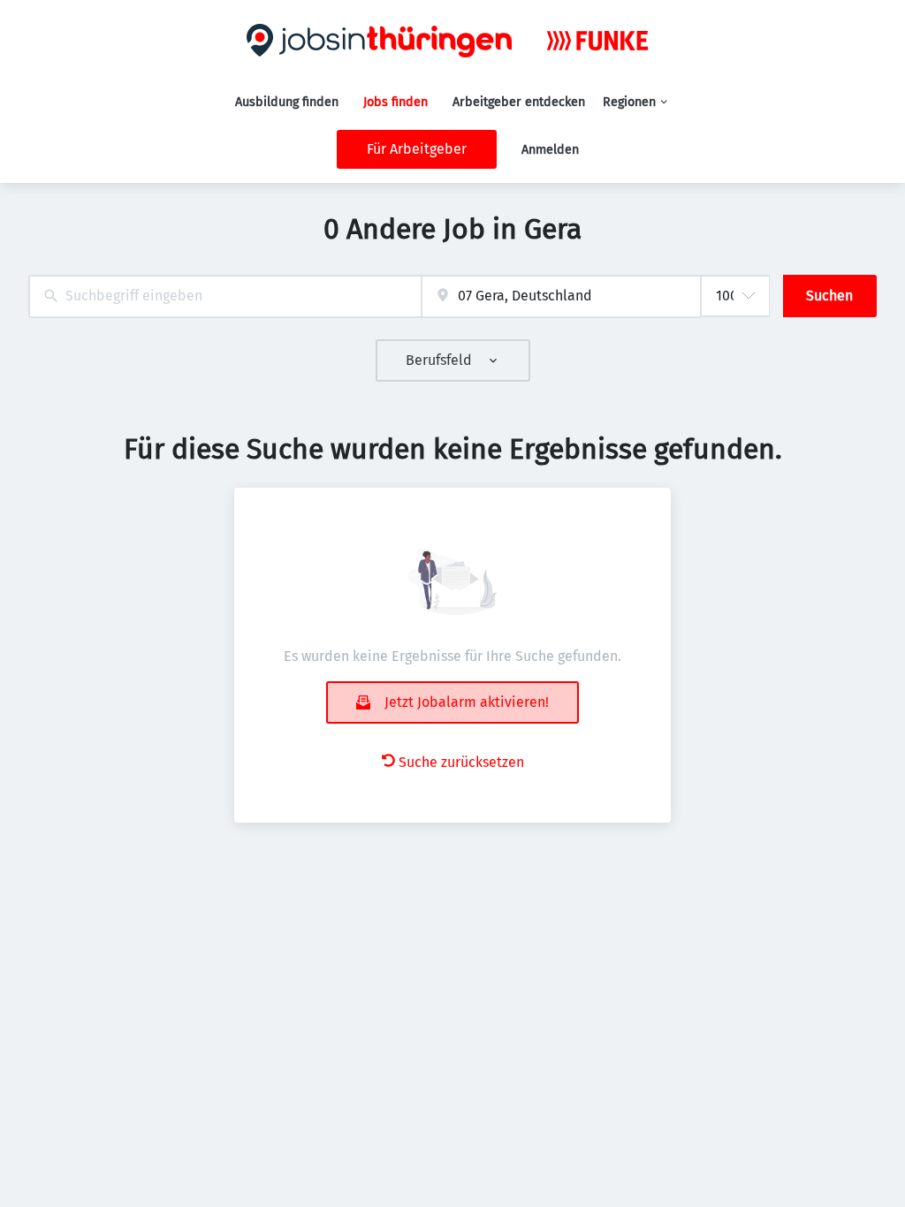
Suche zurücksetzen (461, 762)
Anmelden (550, 149)
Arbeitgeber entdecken (518, 102)
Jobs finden (395, 102)
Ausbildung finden (286, 102)
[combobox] (225, 296)
